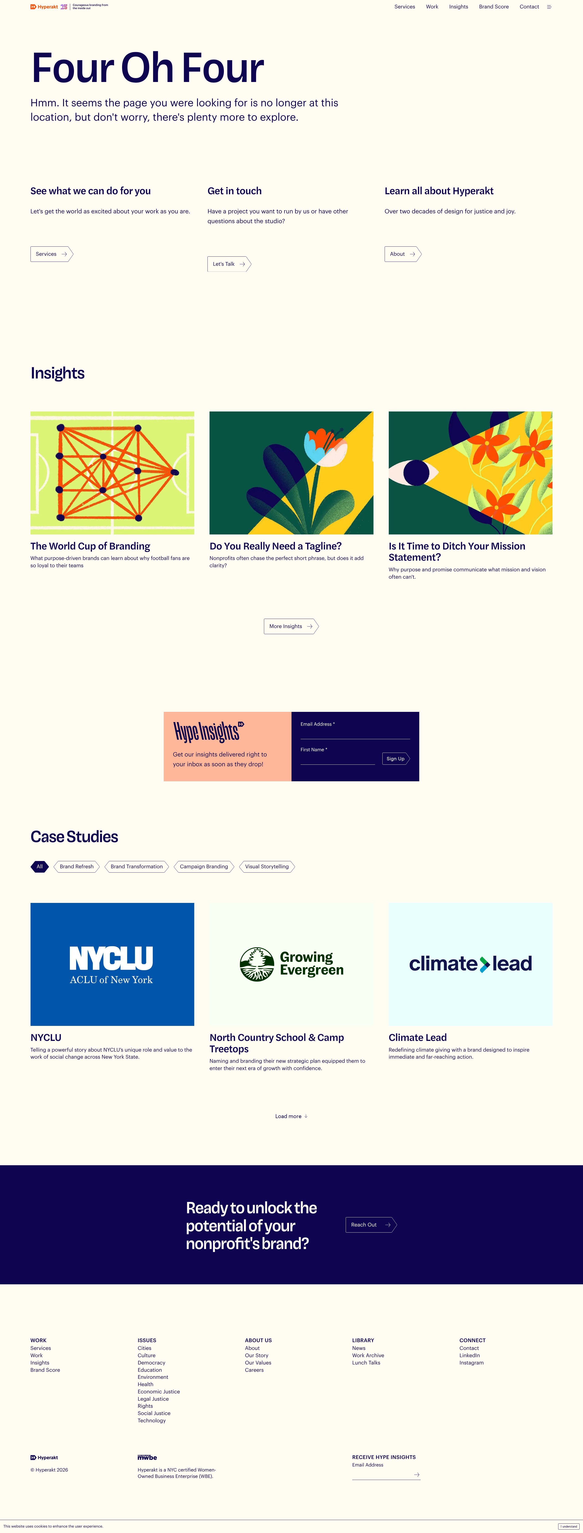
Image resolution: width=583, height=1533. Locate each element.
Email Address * (318, 724)
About (252, 1348)
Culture (147, 1355)
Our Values (258, 1363)
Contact (529, 7)
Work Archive (368, 1355)
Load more (288, 1116)
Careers (254, 1370)
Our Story (256, 1355)
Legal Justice (153, 1399)
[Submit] (417, 1475)
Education (150, 1370)
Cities (144, 1348)
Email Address (367, 1465)
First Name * (314, 749)
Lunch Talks (366, 1363)
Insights (458, 7)
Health (145, 1384)
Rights (145, 1406)
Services (404, 7)
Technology (152, 1420)
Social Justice (154, 1413)
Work (432, 7)
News (359, 1348)
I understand (569, 1526)
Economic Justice (159, 1392)
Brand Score (494, 7)
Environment (153, 1377)
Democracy (151, 1363)
